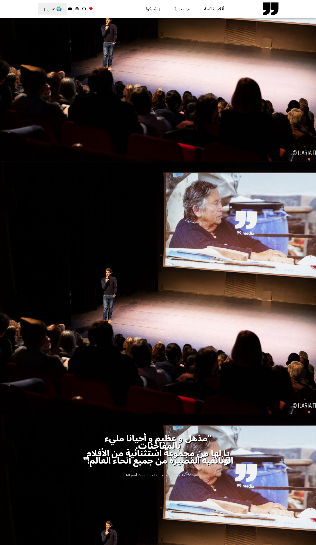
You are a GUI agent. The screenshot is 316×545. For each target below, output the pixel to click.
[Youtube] (70, 8)
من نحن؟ (182, 9)
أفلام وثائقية (214, 9)
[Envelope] (83, 8)
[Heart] (90, 8)
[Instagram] (77, 8)
